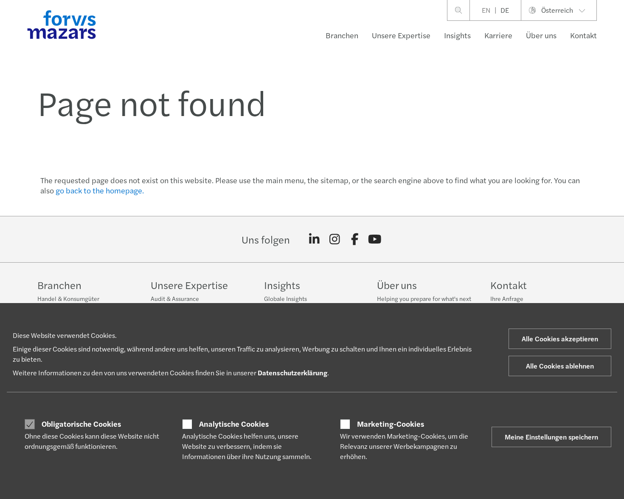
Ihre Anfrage (506, 298)
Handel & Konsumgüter (68, 298)
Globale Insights (285, 298)
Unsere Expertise (401, 35)
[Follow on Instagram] (334, 239)
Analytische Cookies (234, 424)
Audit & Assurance (175, 298)
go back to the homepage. (100, 190)
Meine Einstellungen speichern (551, 437)
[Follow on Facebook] (354, 239)
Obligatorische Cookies (81, 424)
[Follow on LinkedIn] (314, 239)
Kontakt (583, 35)
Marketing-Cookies (390, 424)
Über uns (541, 35)
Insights (457, 35)
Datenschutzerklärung (292, 372)
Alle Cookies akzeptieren (560, 338)
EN (486, 10)
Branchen (342, 35)
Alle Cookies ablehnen (560, 366)
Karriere (498, 35)
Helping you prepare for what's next (424, 298)
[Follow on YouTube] (375, 239)
